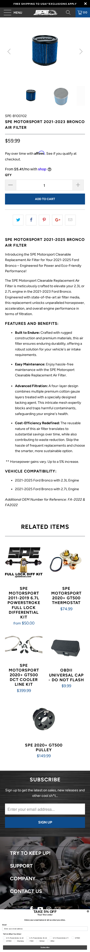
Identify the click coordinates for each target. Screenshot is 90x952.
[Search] (70, 12)
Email (4, 925)
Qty (8, 175)
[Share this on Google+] (57, 220)
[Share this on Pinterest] (44, 220)
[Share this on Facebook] (31, 220)
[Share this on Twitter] (18, 220)
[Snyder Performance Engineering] (45, 12)
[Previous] (10, 51)
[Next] (80, 51)
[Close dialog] (88, 911)
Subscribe (45, 948)
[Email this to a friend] (70, 220)
